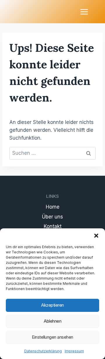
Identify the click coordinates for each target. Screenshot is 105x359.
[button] (96, 236)
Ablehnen (52, 321)
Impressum (74, 351)
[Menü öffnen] (84, 12)
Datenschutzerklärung (43, 351)
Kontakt (53, 226)
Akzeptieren (52, 305)
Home (53, 207)
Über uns (52, 217)
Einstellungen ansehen (52, 337)
